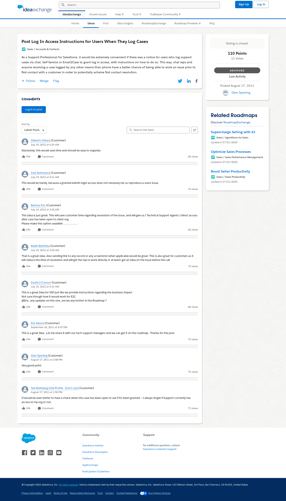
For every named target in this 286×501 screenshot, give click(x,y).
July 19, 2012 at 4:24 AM (45, 144)
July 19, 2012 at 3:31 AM (45, 286)
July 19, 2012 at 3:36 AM (45, 209)
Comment (47, 156)
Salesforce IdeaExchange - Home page (34, 9)
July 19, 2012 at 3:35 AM (45, 250)
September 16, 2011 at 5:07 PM (49, 327)
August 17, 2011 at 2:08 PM (46, 359)
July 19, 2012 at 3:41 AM (45, 177)
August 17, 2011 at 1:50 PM (46, 392)
